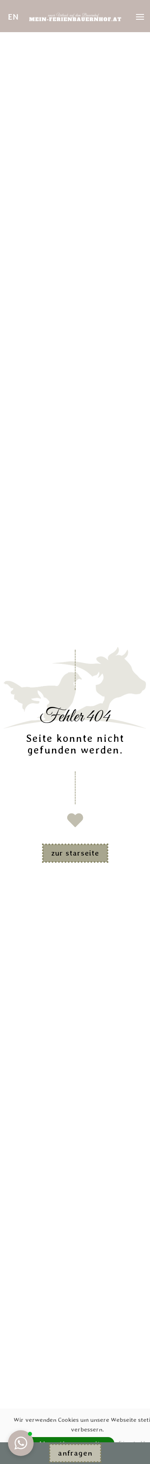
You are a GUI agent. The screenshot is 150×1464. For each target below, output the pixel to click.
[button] (13, 17)
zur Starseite (75, 853)
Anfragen (75, 1453)
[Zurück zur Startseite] (75, 17)
